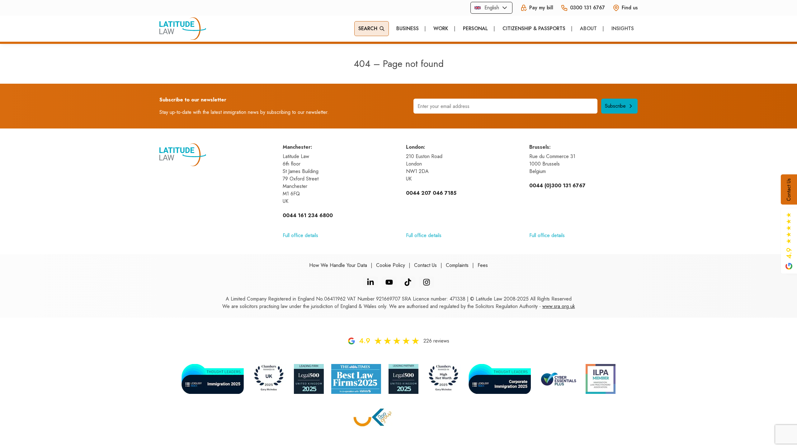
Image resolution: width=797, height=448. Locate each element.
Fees (483, 265)
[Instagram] (426, 282)
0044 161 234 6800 (308, 215)
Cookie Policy (390, 265)
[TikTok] (407, 282)
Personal (475, 28)
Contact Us (788, 189)
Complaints (457, 265)
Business (407, 28)
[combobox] (491, 8)
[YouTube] (389, 282)
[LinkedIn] (370, 282)
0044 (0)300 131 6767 (557, 185)
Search (367, 28)
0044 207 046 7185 (431, 193)
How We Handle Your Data (338, 265)
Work (440, 28)
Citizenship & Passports (533, 28)
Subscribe (615, 106)
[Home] (182, 28)
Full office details (300, 235)
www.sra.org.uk (558, 306)
